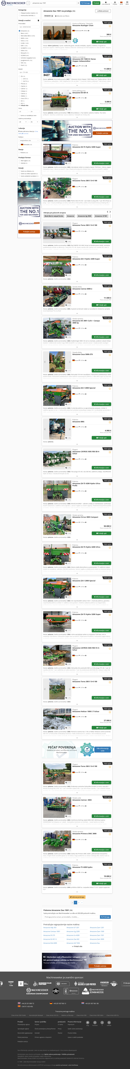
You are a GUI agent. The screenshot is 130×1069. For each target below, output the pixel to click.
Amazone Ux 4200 (73, 935)
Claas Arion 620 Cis (112, 1015)
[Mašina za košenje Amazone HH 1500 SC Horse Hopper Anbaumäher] (57, 66)
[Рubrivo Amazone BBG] (57, 429)
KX (22, 101)
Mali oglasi (25, 161)
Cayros (24, 86)
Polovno (24, 152)
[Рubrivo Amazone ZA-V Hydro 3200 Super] (57, 266)
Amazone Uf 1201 (73, 928)
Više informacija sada (102, 749)
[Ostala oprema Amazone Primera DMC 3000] (57, 841)
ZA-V (25, 79)
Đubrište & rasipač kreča (54, 216)
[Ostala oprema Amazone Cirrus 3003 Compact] (57, 524)
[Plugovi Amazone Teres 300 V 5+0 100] (57, 188)
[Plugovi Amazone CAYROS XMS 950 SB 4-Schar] (57, 459)
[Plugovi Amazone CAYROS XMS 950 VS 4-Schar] (57, 655)
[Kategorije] (28, 3)
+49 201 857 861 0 (59, 1003)
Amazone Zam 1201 (97, 928)
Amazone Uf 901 (101, 216)
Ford (24, 65)
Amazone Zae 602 (73, 939)
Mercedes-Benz (28, 36)
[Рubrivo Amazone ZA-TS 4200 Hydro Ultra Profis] (57, 490)
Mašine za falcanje (67, 1015)
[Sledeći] (69, 33)
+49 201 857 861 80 (92, 1003)
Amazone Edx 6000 (50, 943)
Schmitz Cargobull (28, 58)
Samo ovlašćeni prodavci (29, 176)
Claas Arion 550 (81, 1015)
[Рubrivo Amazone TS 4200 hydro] (57, 874)
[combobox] (29, 140)
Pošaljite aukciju (102, 133)
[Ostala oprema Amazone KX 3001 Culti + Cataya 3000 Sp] (57, 328)
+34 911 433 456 (27, 1006)
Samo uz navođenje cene (28, 115)
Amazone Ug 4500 (84, 216)
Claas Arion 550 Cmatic (18, 1015)
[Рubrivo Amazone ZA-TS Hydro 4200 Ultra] (57, 554)
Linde (25, 43)
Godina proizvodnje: (24, 118)
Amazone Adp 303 (49, 928)
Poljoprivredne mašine (29, 13)
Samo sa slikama (27, 171)
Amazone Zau (95, 943)
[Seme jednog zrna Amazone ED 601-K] (57, 100)
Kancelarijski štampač (36, 1015)
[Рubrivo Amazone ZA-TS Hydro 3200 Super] (57, 154)
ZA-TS (26, 81)
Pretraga (86, 3)
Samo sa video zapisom (29, 173)
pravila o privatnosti (61, 1065)
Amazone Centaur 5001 (51, 931)
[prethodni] (44, 33)
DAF (24, 45)
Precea (24, 84)
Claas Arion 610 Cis (52, 1015)
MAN (24, 38)
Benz (24, 33)
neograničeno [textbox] (25, 140)
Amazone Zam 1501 (97, 935)
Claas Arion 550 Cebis (96, 1015)
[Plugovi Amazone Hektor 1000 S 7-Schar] (57, 719)
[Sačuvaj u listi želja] (110, 26)
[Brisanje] (78, 3)
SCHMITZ (26, 48)
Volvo (24, 50)
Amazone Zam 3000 (97, 939)
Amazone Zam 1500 (97, 931)
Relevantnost (103, 11)
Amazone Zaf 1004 (73, 943)
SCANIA (25, 55)
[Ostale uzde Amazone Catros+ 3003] (57, 807)
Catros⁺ (24, 88)
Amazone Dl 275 (49, 935)
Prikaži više (78, 946)
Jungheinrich (26, 60)
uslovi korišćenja (73, 1065)
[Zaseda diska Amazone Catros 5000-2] (57, 296)
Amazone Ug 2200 (73, 931)
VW (23, 63)
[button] (127, 3)
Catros (24, 93)
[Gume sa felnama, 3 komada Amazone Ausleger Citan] (57, 33)
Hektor (24, 96)
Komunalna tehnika (28, 15)
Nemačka (27, 144)
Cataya (24, 91)
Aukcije (24, 163)
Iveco (24, 41)
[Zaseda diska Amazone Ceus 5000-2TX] (57, 361)
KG (23, 103)
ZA (23, 76)
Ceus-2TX (25, 98)
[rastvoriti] (77, 51)
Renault (25, 53)
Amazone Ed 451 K (50, 939)
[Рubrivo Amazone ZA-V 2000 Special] (57, 395)
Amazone (25, 31)
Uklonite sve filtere (62, 16)
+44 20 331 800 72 (27, 1003)
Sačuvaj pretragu (77, 897)
